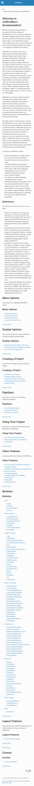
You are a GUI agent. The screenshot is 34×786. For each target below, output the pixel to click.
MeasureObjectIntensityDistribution (18, 644)
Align (8, 536)
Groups (9, 510)
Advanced (8, 658)
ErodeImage (10, 668)
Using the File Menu (11, 313)
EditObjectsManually (13, 595)
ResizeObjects (11, 616)
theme (20, 781)
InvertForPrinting (12, 558)
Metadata (10, 506)
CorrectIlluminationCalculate (16, 543)
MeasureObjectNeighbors (15, 647)
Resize (9, 571)
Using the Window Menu (13, 320)
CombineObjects (12, 588)
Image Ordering (9, 383)
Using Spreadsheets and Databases (16, 439)
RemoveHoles (11, 690)
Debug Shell (8, 480)
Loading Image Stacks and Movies (15, 381)
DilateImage (10, 664)
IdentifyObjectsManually (14, 603)
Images (9, 503)
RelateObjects (11, 614)
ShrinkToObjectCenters (14, 692)
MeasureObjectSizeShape (15, 651)
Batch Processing (10, 471)
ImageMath (10, 556)
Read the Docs (7, 782)
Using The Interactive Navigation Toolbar (17, 347)
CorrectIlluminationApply (15, 540)
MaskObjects (11, 612)
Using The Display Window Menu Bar (16, 345)
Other (6, 708)
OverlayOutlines (12, 566)
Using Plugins (9, 477)
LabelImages (10, 523)
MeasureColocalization (14, 627)
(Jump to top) (6, 324)
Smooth (9, 573)
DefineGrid (10, 712)
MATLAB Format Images (12, 739)
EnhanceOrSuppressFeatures (16, 549)
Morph (9, 564)
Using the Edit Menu (11, 316)
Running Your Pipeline (11, 412)
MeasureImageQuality (14, 638)
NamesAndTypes (12, 508)
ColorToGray (11, 538)
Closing (9, 662)
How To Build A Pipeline (12, 408)
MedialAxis (10, 679)
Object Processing (10, 583)
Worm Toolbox (9, 697)
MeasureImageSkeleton (14, 640)
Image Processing (10, 533)
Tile (8, 577)
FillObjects (10, 673)
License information (11, 762)
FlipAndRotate (11, 551)
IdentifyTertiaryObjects (14, 610)
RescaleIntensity (12, 569)
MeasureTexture (12, 655)
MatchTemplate (11, 677)
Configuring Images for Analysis (14, 379)
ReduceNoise (11, 688)
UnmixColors (11, 579)
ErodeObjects (11, 670)
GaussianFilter (11, 675)
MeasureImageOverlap (14, 636)
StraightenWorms (12, 703)
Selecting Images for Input (13, 376)
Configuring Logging (11, 473)
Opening (9, 686)
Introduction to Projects (12, 374)
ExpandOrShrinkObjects (14, 597)
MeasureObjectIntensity (14, 642)
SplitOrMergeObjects (13, 618)
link (6, 226)
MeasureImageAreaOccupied (16, 631)
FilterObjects (11, 599)
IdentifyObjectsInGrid (14, 601)
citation (27, 206)
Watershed (10, 694)
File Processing (9, 513)
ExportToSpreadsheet (13, 521)
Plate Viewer (9, 442)
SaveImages (10, 530)
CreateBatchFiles (12, 516)
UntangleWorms (12, 705)
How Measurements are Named (15, 437)
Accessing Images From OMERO (15, 475)
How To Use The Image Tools (14, 349)
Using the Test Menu (11, 318)
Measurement (9, 624)
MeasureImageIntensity (14, 634)
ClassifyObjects (12, 586)
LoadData (10, 525)
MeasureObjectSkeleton (14, 653)
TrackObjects (11, 621)
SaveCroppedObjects (13, 527)
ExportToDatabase (12, 519)
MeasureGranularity (13, 629)
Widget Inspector (10, 482)
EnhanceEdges (11, 547)
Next (27, 771)
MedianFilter (11, 681)
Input (6, 500)
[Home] (3, 9)
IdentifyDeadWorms (13, 701)
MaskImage (10, 562)
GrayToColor (11, 553)
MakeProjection (12, 560)
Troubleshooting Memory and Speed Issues (18, 469)
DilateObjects (11, 666)
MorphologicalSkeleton (14, 683)
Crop (8, 545)
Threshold (10, 575)
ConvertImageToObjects (14, 590)
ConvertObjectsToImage (14, 592)
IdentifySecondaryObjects (15, 608)
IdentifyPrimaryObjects (14, 605)
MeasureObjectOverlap (14, 649)
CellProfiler (18, 3)
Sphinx (11, 781)
